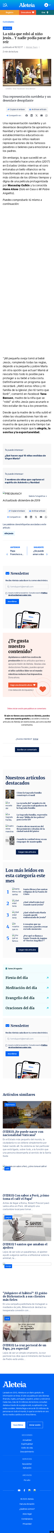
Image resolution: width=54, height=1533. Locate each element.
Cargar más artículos (27, 852)
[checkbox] (6, 593)
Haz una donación (27, 1504)
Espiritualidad (27, 1444)
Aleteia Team (32, 47)
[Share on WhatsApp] (46, 115)
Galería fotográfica (37, 496)
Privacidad (27, 1524)
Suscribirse (18, 1425)
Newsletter (27, 1464)
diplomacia (10, 1104)
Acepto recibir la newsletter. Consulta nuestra (27, 594)
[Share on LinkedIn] (31, 115)
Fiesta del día (17, 978)
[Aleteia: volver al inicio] (27, 5)
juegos (8, 1217)
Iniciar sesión (35, 1425)
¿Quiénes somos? (27, 1509)
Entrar (35, 739)
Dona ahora (26, 12)
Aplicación (27, 1468)
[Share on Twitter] (36, 115)
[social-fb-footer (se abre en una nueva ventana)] (24, 1490)
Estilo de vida (27, 1448)
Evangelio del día (20, 998)
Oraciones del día (20, 1008)
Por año (27, 1480)
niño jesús (8, 533)
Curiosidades (8, 21)
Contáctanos (27, 1519)
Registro (9, 12)
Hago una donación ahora (21, 685)
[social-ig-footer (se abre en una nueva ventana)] (35, 1490)
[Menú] (9, 5)
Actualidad (27, 1440)
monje (8, 1266)
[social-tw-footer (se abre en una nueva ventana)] (29, 1490)
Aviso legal (27, 1514)
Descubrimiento (27, 1451)
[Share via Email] (41, 115)
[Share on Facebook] (26, 115)
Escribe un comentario (27, 749)
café (7, 1168)
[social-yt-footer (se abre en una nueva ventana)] (19, 1490)
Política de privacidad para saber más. (27, 594)
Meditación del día (21, 988)
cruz (7, 1318)
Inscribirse (12, 601)
